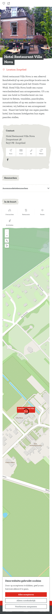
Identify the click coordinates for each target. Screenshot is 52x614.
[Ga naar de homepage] (15, 11)
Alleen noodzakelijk (26, 600)
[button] (26, 411)
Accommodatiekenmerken (15, 188)
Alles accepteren (26, 594)
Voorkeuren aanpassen (26, 606)
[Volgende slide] (49, 33)
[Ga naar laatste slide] (2, 33)
